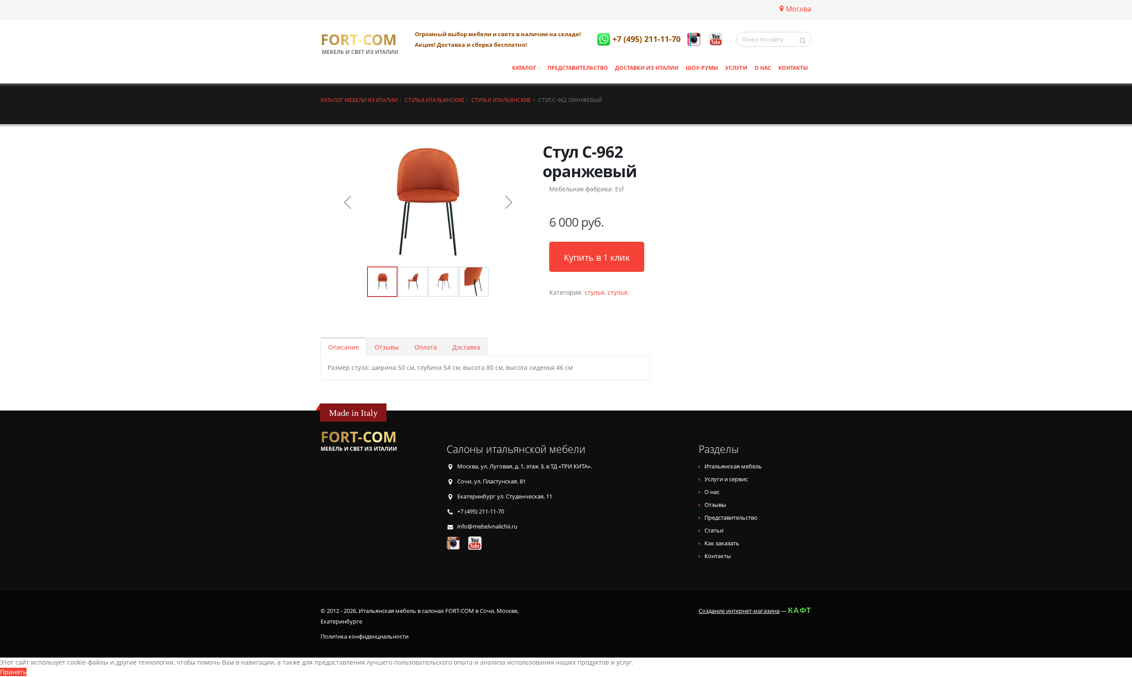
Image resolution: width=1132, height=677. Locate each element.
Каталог (524, 68)
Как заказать (721, 543)
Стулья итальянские (434, 99)
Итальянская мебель (733, 466)
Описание (343, 347)
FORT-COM (359, 40)
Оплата (425, 347)
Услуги (736, 68)
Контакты (793, 68)
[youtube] (716, 39)
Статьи (713, 530)
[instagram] (693, 39)
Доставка (466, 347)
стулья (594, 292)
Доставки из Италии (647, 68)
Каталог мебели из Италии (359, 99)
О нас (762, 68)
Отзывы (387, 347)
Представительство (577, 68)
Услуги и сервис (726, 479)
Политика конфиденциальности (365, 636)
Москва (798, 9)
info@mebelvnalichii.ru (487, 526)
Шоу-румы (702, 68)
